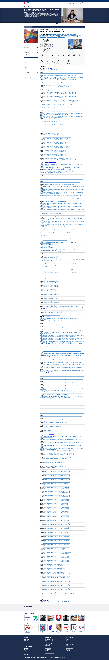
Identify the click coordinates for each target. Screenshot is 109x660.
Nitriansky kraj (26, 69)
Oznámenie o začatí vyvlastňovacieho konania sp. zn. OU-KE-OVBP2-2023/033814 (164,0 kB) (56, 527)
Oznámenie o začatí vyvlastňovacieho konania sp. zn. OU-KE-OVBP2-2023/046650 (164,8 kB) (56, 507)
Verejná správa (47, 646)
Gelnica (26, 55)
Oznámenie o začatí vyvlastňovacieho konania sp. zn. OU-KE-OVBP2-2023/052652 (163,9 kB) (56, 495)
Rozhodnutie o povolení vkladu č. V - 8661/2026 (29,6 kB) (51, 285)
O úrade (41, 34)
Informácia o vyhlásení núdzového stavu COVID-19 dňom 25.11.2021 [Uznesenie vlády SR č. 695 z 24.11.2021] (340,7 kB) (60, 450)
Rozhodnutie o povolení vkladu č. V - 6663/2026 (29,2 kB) (51, 294)
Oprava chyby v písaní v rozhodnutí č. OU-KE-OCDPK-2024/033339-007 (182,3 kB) (55, 240)
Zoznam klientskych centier (27, 77)
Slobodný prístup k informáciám (52, 37)
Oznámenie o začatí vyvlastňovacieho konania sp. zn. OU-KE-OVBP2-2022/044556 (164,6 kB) (56, 588)
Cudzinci (67, 645)
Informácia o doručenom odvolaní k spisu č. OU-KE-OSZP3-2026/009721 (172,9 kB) (55, 423)
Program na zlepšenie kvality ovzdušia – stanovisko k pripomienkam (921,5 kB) (54, 466)
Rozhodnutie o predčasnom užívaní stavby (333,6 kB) (51, 216)
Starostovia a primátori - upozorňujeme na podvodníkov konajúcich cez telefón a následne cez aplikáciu (42, 10)
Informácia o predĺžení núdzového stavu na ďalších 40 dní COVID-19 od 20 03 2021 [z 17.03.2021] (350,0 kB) (58, 454)
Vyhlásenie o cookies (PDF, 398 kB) (59, 657)
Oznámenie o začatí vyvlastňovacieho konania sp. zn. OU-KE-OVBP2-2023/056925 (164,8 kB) (56, 480)
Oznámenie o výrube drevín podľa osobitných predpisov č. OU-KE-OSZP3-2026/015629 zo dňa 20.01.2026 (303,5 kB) (59, 96)
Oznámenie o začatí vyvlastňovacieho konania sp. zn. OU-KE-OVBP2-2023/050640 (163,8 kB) (56, 517)
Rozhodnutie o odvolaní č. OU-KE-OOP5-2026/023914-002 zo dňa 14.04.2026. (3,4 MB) (55, 390)
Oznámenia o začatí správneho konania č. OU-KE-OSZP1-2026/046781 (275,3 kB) (54, 151)
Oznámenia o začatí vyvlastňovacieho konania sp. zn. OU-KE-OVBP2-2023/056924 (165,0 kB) (56, 471)
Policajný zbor (47, 644)
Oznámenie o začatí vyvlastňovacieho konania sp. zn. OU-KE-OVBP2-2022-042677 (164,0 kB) (56, 584)
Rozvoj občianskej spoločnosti (50, 651)
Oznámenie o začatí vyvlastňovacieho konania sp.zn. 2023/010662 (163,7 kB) (54, 565)
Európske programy (48, 643)
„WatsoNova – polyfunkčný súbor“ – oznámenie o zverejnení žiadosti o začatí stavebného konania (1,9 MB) (58, 101)
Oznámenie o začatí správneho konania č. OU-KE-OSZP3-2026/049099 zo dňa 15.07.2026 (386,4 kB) (57, 146)
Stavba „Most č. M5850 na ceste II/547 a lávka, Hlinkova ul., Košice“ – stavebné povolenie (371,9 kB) (57, 210)
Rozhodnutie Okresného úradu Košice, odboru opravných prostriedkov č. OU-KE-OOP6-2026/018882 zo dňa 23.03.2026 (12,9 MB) (61, 398)
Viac (24, 18)
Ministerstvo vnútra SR (49, 639)
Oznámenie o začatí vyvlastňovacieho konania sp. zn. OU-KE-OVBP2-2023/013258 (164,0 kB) (56, 545)
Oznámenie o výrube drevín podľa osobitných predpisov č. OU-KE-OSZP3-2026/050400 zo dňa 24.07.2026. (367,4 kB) (59, 75)
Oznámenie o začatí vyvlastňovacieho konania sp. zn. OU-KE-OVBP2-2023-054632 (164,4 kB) (56, 487)
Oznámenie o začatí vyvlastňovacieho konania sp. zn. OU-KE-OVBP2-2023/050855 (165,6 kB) (56, 496)
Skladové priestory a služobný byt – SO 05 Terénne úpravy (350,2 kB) (53, 312)
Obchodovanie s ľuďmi (70, 644)
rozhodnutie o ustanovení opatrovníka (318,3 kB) (50, 431)
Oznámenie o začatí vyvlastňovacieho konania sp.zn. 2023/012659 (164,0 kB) (54, 564)
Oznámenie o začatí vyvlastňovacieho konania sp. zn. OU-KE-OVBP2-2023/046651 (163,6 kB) (56, 529)
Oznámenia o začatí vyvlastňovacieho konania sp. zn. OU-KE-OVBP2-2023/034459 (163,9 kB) (56, 540)
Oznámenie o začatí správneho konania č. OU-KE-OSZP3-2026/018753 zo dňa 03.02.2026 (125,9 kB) (57, 158)
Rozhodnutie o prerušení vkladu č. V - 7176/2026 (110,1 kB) (51, 295)
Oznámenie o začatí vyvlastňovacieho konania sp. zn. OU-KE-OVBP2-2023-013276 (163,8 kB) (56, 560)
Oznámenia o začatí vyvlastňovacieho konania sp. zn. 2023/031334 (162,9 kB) (54, 549)
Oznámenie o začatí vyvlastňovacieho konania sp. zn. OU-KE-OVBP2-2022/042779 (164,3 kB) (56, 586)
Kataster (62, 35)
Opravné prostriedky (67, 36)
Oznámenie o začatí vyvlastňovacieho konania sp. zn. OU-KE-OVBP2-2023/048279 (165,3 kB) (56, 525)
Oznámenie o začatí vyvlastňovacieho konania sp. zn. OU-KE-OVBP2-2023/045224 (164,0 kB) (56, 523)
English (72, 2)
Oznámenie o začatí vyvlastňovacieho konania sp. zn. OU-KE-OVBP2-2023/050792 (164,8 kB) (56, 491)
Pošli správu (51, 46)
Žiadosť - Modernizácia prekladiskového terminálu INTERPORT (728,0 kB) (54, 97)
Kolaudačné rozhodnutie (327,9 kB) (48, 173)
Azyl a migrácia (47, 645)
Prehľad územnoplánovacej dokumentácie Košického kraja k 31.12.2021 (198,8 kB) (54, 599)
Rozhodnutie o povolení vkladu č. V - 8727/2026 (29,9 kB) (51, 287)
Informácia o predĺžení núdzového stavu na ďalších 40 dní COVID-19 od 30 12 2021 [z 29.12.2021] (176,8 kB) (58, 455)
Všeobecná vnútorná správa (71, 34)
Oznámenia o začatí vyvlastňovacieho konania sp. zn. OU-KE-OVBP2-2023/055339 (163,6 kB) (56, 474)
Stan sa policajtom (69, 640)
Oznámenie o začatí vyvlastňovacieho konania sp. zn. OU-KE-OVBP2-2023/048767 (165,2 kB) (56, 516)
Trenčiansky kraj (27, 72)
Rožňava (26, 62)
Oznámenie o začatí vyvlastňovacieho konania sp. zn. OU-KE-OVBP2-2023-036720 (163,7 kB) (56, 532)
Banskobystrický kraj (27, 50)
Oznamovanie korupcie (61, 37)
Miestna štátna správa (69, 646)
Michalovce (26, 60)
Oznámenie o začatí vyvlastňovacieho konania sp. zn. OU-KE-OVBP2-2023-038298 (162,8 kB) (56, 536)
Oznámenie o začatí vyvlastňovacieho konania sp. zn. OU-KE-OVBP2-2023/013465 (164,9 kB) (56, 561)
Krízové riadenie (42, 36)
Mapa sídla (43, 657)
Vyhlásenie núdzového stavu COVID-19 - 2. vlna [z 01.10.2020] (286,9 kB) (53, 462)
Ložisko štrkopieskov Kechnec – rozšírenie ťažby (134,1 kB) (51, 315)
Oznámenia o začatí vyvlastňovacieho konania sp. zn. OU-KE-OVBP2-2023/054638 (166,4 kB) (56, 472)
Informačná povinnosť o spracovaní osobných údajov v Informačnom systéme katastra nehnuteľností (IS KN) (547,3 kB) (60, 306)
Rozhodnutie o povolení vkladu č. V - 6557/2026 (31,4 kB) (51, 297)
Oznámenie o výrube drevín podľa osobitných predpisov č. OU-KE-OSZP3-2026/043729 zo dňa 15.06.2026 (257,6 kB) (59, 79)
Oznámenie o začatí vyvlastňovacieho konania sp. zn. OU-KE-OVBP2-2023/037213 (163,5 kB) (56, 512)
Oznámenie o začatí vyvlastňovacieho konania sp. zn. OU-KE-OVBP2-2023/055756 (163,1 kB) (56, 484)
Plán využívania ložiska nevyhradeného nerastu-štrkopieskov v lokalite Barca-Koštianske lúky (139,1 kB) (58, 309)
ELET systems (39, 657)
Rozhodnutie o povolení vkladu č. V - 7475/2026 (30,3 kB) (51, 293)
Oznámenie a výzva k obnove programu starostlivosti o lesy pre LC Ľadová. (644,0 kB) (55, 394)
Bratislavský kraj (27, 52)
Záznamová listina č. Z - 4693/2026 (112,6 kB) (49, 291)
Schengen (46, 650)
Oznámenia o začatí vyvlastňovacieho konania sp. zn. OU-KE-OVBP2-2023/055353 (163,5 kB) (56, 476)
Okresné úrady (34, 26)
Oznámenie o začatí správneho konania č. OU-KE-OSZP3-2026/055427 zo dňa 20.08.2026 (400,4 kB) (57, 139)
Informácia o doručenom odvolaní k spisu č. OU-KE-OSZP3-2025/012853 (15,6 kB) (54, 426)
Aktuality (25, 45)
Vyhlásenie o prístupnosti (49, 657)
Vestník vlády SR (68, 643)
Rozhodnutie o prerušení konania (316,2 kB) (49, 430)
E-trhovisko (68, 650)
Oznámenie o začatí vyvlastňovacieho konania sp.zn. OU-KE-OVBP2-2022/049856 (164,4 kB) (56, 580)
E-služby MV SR (68, 641)
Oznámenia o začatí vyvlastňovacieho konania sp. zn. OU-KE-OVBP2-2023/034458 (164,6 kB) (56, 539)
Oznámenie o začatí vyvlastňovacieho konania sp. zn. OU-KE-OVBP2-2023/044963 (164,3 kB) (56, 492)
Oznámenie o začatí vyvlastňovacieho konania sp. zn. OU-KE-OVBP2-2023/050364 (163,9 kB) (56, 508)
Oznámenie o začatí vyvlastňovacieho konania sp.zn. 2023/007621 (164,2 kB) (54, 572)
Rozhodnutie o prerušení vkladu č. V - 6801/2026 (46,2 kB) (51, 298)
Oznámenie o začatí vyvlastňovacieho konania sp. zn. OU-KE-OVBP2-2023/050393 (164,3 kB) (56, 520)
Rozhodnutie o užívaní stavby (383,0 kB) (49, 244)
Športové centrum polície (49, 653)
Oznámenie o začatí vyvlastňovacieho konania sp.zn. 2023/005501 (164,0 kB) (54, 568)
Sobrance (26, 64)
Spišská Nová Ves (27, 65)
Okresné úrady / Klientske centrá (28, 49)
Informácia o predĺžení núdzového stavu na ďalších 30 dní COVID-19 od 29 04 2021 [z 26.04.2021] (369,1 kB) (58, 453)
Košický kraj (26, 54)
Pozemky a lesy (57, 35)
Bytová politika (61, 36)
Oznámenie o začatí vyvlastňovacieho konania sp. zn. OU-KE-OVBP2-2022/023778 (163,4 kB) (56, 589)
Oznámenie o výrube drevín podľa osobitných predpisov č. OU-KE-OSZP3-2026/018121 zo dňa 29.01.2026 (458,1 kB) (59, 92)
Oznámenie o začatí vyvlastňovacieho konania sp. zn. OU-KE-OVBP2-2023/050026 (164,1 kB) (56, 515)
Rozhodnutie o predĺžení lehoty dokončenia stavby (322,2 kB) (52, 213)
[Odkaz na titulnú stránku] (28, 3)
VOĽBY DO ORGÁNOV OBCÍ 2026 (61, 34)
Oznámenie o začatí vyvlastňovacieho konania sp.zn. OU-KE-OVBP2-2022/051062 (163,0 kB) (56, 578)
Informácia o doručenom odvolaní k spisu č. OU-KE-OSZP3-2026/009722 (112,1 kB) (55, 422)
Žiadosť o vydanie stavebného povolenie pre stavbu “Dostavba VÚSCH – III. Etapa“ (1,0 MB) (56, 86)
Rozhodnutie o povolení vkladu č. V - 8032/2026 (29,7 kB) (51, 282)
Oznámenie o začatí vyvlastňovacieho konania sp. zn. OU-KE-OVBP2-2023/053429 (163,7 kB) (56, 468)
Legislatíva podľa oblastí (27, 47)
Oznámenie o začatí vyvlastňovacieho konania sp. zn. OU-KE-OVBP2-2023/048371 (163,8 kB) (56, 524)
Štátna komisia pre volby (49, 640)
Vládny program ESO (69, 648)
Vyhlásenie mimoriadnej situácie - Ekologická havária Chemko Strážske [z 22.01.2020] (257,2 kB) (57, 459)
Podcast (67, 639)
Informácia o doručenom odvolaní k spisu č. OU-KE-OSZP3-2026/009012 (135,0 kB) (54, 425)
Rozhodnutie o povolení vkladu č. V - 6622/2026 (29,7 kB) (51, 302)
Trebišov (26, 67)
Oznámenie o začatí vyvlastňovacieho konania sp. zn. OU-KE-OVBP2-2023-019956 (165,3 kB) (56, 553)
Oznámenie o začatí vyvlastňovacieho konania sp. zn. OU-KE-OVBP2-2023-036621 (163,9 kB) (56, 533)
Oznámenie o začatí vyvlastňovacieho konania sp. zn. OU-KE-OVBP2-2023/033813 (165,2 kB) (56, 544)
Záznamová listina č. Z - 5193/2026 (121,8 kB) (49, 290)
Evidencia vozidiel (74, 36)
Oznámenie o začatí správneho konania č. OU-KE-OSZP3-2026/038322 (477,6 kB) (54, 155)
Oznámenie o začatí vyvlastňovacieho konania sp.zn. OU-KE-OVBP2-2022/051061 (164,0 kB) (56, 576)
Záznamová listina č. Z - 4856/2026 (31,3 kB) (49, 301)
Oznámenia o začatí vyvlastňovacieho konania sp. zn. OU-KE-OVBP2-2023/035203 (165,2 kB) (56, 543)
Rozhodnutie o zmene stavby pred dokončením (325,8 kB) (51, 214)
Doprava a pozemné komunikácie (69, 35)
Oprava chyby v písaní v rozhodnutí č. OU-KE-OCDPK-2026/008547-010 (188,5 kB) (54, 201)
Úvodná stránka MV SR (27, 26)
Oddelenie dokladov (43, 37)
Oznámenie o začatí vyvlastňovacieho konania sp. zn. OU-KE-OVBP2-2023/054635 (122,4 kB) (56, 478)
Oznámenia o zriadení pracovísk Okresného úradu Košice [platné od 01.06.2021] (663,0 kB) (56, 601)
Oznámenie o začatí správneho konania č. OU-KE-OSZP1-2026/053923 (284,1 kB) (54, 143)
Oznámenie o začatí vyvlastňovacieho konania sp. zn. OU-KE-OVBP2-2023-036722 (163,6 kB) (56, 535)
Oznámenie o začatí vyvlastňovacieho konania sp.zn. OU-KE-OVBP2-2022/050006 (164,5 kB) (56, 574)
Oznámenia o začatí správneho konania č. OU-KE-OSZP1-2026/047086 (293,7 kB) (54, 150)
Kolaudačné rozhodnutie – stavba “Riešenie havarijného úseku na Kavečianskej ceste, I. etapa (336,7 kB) (58, 169)
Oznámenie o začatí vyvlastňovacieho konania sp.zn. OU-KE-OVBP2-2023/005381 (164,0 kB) (56, 573)
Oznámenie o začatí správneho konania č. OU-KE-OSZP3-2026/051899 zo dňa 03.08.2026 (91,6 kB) (57, 138)
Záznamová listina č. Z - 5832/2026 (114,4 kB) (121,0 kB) (51, 281)
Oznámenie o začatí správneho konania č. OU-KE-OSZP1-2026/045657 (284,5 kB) (54, 154)
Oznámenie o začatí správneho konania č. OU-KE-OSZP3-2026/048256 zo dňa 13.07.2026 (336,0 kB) (57, 147)
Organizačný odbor (78, 35)
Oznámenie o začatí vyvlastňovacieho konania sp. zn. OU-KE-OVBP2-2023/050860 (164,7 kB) (56, 503)
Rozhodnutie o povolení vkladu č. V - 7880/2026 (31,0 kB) (51, 286)
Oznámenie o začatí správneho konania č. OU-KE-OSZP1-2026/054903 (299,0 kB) (54, 142)
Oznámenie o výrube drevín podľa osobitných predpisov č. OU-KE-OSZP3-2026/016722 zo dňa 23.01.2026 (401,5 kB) (59, 93)
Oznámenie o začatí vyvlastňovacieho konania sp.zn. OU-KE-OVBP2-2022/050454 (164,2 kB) (56, 577)
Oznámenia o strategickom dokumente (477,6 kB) (50, 118)
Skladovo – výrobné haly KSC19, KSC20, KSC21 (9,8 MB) (51, 69)
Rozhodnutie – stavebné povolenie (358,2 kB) (50, 212)
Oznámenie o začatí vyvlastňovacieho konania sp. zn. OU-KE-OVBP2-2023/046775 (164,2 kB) (56, 528)
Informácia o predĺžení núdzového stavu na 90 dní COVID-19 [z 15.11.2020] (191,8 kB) (55, 458)
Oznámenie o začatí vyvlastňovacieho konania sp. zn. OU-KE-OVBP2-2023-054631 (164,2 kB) (56, 488)
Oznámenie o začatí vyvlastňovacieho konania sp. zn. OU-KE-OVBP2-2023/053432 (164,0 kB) (56, 482)
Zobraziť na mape (70, 49)
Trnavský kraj (26, 74)
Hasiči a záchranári (48, 648)
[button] (27, 6)
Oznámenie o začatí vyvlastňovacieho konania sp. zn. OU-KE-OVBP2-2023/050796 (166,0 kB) (56, 500)
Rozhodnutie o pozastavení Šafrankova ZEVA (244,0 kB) (51, 133)
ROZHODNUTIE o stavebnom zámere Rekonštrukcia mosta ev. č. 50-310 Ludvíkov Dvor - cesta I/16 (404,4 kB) (58, 184)
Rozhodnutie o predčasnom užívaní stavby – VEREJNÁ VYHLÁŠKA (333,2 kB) (54, 251)
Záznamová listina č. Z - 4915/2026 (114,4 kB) (49, 289)
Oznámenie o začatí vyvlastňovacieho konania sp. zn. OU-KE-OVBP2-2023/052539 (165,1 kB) (56, 483)
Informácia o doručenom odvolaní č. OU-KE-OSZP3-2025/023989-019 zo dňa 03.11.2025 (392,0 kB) (57, 427)
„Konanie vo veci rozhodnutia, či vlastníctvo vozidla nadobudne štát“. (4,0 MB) (54, 85)
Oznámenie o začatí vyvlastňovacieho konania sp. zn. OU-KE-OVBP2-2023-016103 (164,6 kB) (56, 556)
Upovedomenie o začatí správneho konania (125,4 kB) (50, 432)
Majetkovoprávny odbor (54, 36)
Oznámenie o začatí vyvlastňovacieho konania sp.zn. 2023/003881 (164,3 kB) (54, 569)
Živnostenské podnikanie (44, 35)
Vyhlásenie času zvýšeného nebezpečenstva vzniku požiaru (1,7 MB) (52, 320)
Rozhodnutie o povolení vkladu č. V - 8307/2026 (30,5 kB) (51, 283)
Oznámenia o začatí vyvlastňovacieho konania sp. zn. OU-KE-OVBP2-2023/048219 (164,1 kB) (56, 521)
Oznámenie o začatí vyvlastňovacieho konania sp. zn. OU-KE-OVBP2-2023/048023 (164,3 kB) (56, 513)
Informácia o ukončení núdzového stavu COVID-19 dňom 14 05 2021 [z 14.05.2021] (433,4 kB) (56, 451)
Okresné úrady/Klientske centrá (50, 641)
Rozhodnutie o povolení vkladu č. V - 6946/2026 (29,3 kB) (51, 299)
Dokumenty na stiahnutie (52, 34)
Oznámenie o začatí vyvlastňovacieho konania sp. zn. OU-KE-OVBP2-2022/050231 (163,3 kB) (56, 581)
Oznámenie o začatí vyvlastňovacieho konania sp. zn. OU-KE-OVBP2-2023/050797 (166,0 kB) (56, 499)
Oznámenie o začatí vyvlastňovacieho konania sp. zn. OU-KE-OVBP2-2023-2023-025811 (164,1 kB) (57, 552)
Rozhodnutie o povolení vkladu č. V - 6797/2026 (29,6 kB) (51, 303)
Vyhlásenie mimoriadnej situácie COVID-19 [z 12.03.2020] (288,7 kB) (52, 461)
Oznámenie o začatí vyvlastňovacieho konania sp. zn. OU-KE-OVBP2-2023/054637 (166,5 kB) (56, 479)
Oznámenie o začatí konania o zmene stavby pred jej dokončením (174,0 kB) (54, 226)
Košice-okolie (27, 59)
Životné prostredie (51, 35)
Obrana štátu (48, 36)
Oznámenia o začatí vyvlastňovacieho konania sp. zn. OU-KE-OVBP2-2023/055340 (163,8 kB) (56, 470)
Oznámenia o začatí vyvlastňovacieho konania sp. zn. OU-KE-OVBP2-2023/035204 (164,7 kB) (56, 541)
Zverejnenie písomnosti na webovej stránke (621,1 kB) (51, 134)
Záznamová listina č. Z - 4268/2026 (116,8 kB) (49, 305)
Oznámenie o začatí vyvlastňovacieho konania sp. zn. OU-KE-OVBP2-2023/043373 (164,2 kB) (56, 531)
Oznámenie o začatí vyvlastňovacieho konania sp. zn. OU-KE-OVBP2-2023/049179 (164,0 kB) (56, 511)
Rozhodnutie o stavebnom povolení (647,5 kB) (50, 257)
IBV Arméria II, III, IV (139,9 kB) (47, 313)
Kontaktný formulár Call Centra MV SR (30, 651)
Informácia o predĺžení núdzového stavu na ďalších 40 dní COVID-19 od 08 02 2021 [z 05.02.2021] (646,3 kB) (58, 457)
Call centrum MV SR (69, 649)
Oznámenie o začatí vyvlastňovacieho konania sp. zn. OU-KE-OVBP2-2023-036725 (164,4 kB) (56, 537)
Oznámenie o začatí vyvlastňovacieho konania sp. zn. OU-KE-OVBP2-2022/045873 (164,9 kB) (56, 582)
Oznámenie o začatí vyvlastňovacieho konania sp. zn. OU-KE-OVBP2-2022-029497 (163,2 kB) (56, 585)
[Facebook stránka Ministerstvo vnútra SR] (73, 3)
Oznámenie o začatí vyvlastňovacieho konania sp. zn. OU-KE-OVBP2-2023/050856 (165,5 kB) (56, 504)
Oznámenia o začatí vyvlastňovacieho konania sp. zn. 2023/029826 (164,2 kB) (54, 548)
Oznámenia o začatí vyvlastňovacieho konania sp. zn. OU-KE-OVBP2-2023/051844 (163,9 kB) (56, 475)
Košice (26, 57)
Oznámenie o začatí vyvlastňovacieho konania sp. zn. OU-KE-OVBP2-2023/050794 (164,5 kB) (56, 519)
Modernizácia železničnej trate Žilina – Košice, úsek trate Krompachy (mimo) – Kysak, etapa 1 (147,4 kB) (58, 311)
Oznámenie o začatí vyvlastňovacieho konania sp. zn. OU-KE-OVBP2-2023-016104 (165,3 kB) (56, 557)
